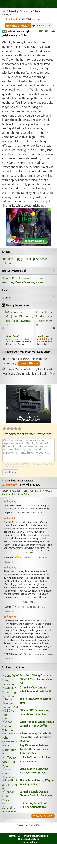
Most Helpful (8, 494)
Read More (28, 552)
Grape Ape (9, 55)
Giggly (18, 259)
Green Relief (12, 336)
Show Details (23, 494)
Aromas (6, 297)
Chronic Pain (10, 278)
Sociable (41, 259)
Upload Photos (29, 363)
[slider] (11, 19)
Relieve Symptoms (12, 270)
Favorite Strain (43, 25)
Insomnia (7, 282)
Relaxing (29, 259)
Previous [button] (3, 327)
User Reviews (43, 490)
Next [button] (53, 327)
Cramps (24, 278)
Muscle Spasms (24, 282)
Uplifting (7, 263)
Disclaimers (42, 836)
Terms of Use (15, 836)
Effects (6, 251)
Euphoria (7, 259)
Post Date (15, 490)
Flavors (6, 290)
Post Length (28, 490)
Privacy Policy (48, 464)
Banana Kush (27, 55)
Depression (37, 278)
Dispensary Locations (28, 839)
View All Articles (43, 816)
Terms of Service (12, 467)
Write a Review (19, 26)
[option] (19, 328)
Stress (39, 282)
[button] (38, 513)
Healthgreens (44, 336)
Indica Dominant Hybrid (19, 31)
